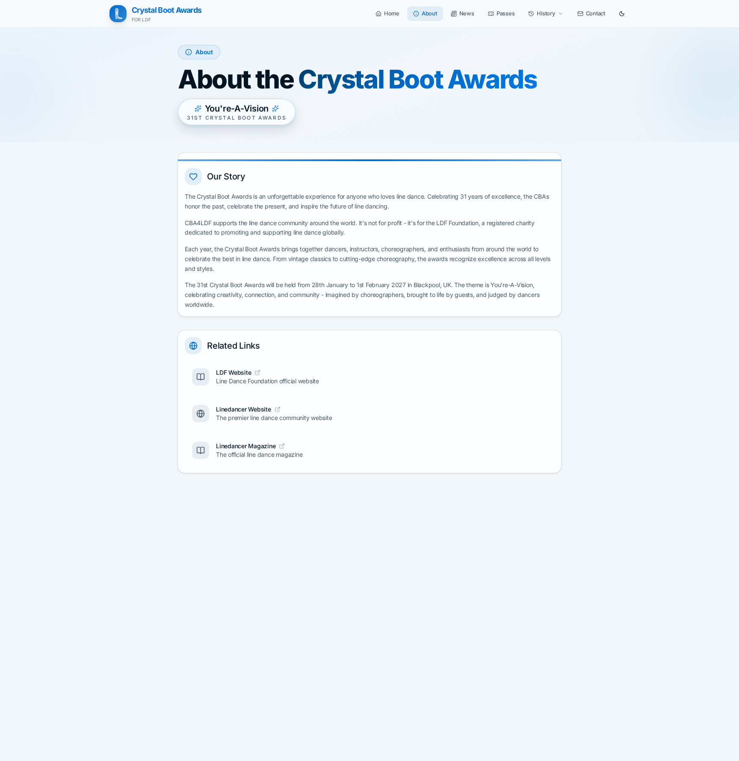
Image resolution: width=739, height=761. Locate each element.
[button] (387, 13)
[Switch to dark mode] (622, 13)
